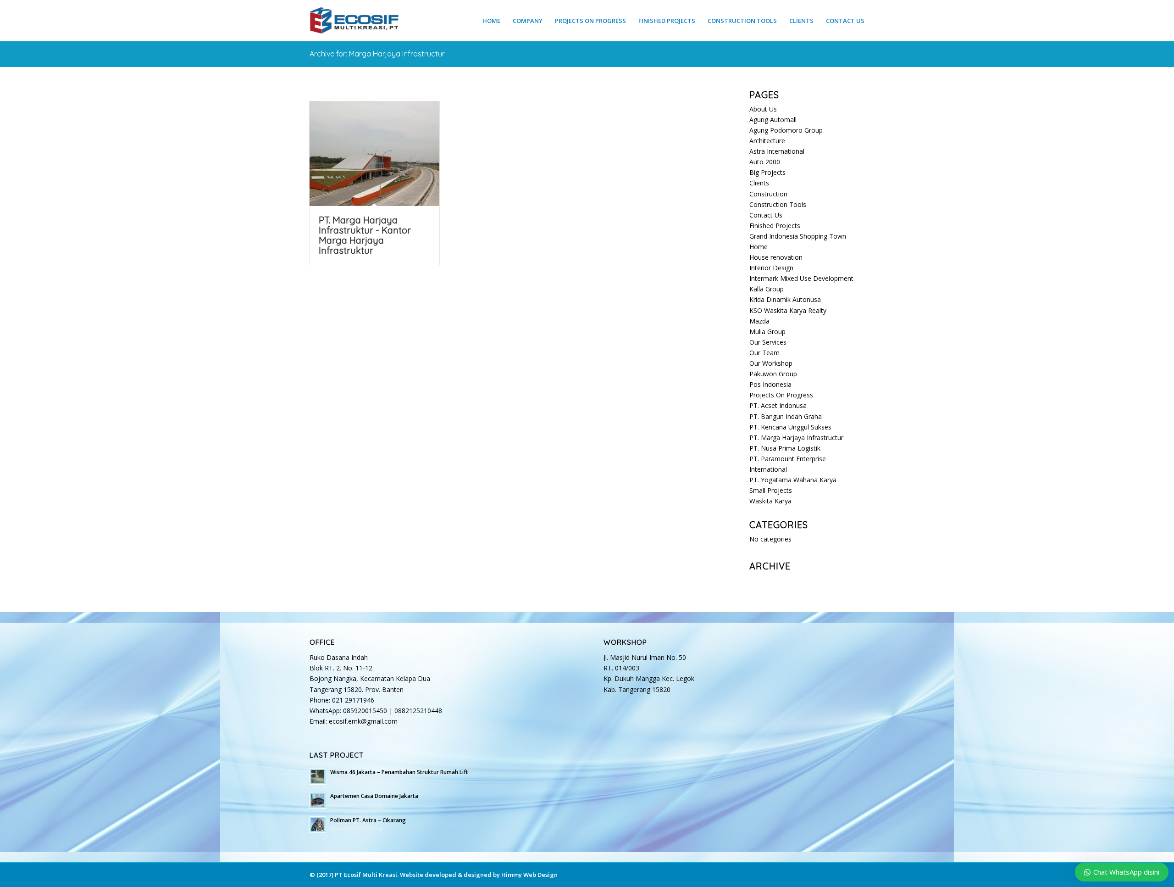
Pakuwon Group (773, 373)
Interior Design (771, 267)
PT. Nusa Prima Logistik (784, 448)
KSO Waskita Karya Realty (787, 310)
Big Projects (767, 172)
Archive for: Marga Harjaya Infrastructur (377, 53)
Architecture (767, 140)
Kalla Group (766, 289)
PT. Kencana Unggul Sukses (790, 427)
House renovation (776, 257)
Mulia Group (767, 331)
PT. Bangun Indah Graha (785, 416)
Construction (768, 194)
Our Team (764, 352)
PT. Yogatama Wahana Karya (792, 479)
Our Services (767, 342)
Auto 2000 (764, 161)
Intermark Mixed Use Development (801, 278)
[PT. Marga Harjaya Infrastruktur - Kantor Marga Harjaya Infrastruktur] (374, 153)
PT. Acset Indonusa (778, 405)
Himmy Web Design (529, 874)
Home (758, 246)
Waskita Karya (770, 500)
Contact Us (765, 215)
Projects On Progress (781, 395)
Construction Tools (777, 204)
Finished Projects (774, 225)
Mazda (759, 321)
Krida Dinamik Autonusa (785, 299)
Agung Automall (773, 119)
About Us (763, 109)
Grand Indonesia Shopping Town (797, 236)
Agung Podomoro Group (786, 130)
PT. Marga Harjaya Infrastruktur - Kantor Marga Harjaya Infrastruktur (365, 235)
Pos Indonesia (770, 384)
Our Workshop (770, 363)
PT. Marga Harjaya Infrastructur (796, 437)
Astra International (776, 151)
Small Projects (770, 490)
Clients (759, 183)
